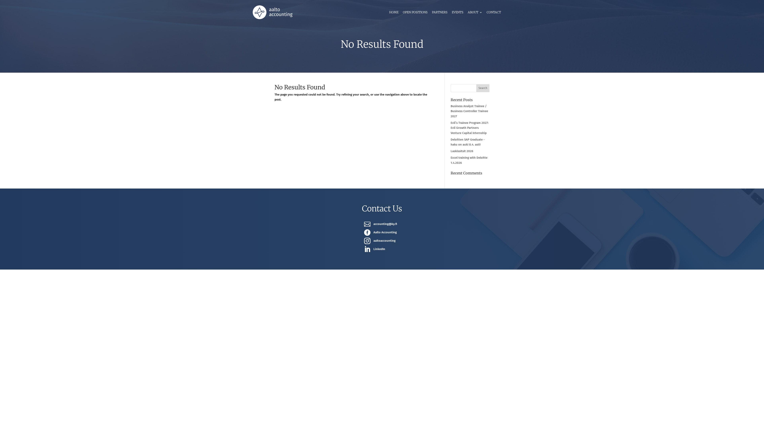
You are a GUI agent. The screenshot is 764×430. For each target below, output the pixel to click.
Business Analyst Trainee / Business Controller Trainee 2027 (469, 111)
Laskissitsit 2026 (462, 151)
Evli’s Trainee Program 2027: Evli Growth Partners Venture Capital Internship (470, 128)
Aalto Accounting (385, 232)
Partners (439, 12)
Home (394, 12)
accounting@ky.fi (385, 224)
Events (457, 12)
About (473, 12)
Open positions (415, 12)
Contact (494, 12)
